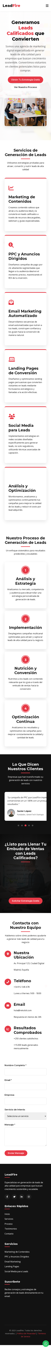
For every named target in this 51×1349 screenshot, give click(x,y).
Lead (11, 5)
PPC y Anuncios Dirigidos (17, 1256)
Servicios (9, 1218)
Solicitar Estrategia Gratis (25, 901)
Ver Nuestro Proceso (25, 87)
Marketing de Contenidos (17, 1251)
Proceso (9, 1223)
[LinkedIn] (21, 1196)
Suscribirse (25, 1315)
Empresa (9, 1095)
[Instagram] (28, 1196)
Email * (8, 1080)
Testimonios (11, 1228)
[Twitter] (14, 1196)
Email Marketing (13, 1261)
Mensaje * (10, 1124)
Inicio (7, 1214)
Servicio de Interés (15, 1109)
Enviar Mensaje (16, 1153)
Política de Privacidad (26, 1333)
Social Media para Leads (16, 1271)
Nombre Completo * (15, 1065)
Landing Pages (12, 1266)
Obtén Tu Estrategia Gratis (25, 79)
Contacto (9, 1233)
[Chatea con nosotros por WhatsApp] (45, 1342)
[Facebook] (7, 1196)
